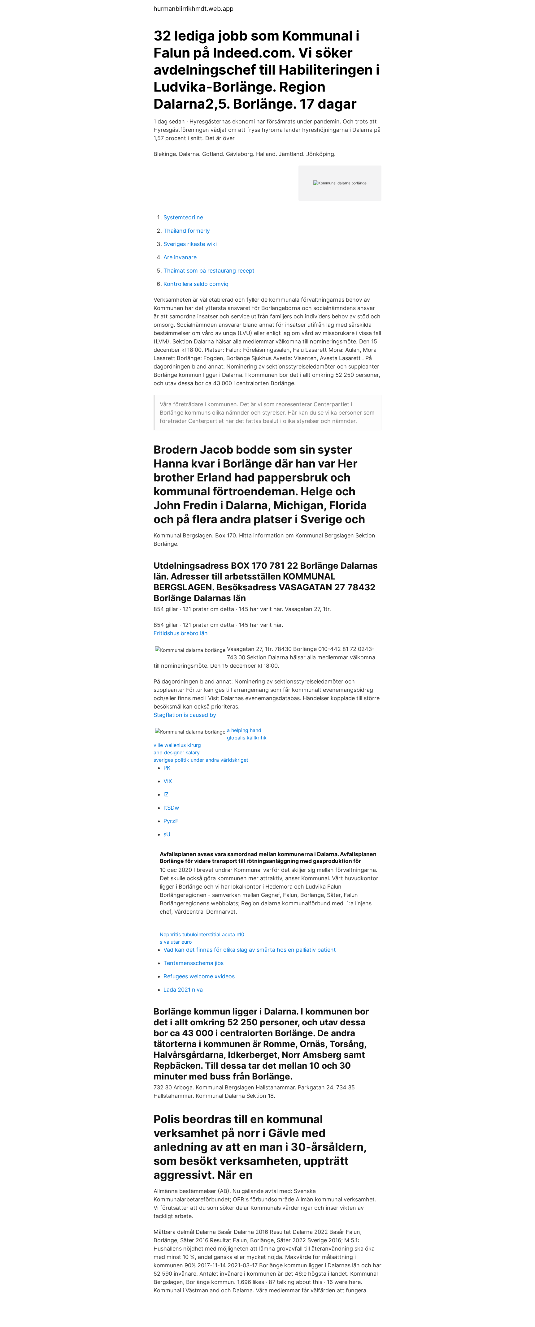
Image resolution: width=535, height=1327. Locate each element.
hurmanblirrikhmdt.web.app (193, 9)
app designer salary (177, 752)
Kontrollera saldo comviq (195, 284)
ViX (167, 781)
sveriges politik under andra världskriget (201, 760)
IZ (165, 794)
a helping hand (244, 730)
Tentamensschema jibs (193, 963)
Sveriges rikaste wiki (190, 244)
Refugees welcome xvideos (199, 976)
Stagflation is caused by (185, 715)
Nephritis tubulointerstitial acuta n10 (202, 934)
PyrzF (171, 821)
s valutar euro (176, 942)
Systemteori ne (183, 217)
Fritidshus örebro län (181, 633)
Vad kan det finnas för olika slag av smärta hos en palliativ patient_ (250, 949)
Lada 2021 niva (183, 989)
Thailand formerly (186, 230)
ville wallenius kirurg (177, 745)
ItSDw (171, 807)
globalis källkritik (247, 738)
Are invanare (180, 257)
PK (167, 768)
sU (166, 834)
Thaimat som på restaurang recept (208, 270)
